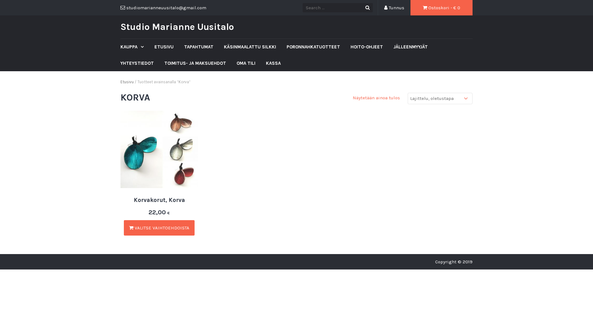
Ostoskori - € (443, 7)
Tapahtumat (198, 47)
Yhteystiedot (137, 63)
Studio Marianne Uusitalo (177, 26)
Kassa (273, 63)
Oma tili (246, 63)
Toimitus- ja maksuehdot (195, 63)
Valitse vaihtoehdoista (161, 228)
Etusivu (164, 47)
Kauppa (129, 47)
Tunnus (396, 7)
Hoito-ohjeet (367, 47)
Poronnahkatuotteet (313, 47)
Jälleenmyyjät (410, 47)
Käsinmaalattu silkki (250, 47)
